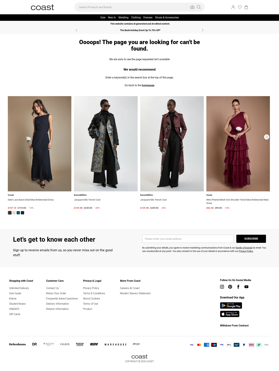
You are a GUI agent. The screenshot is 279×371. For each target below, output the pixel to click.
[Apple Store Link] (231, 314)
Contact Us (52, 288)
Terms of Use (90, 303)
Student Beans (17, 303)
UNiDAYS (14, 308)
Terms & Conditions (94, 293)
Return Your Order (56, 293)
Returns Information (57, 308)
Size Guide (15, 293)
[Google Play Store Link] (231, 305)
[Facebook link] (238, 287)
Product (87, 308)
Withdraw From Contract (234, 325)
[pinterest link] (230, 287)
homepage (148, 85)
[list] (139, 157)
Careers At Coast (130, 288)
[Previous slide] (76, 30)
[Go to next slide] (266, 137)
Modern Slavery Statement (135, 293)
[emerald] (18, 213)
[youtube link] (246, 287)
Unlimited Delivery (19, 288)
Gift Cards (14, 314)
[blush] (14, 213)
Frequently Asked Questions (62, 298)
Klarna (12, 298)
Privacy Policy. (246, 251)
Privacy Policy (91, 288)
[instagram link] (222, 287)
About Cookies (91, 298)
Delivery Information (57, 303)
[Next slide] (203, 30)
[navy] (22, 213)
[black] (10, 213)
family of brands (244, 247)
